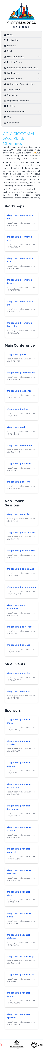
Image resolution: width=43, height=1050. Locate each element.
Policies (11, 106)
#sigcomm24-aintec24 (19, 691)
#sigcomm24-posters (18, 482)
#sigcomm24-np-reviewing (21, 550)
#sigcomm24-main (17, 354)
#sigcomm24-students (19, 391)
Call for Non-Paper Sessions (21, 84)
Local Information (15, 111)
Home (10, 34)
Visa (9, 117)
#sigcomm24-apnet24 (18, 673)
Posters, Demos (15, 62)
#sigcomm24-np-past (18, 645)
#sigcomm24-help (16, 427)
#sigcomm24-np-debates (20, 569)
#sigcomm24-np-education (21, 587)
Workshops (12, 73)
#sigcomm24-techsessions (21, 372)
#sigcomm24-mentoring (19, 463)
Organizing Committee (18, 100)
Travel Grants (13, 89)
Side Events (13, 122)
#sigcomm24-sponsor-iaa (20, 974)
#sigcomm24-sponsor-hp (20, 956)
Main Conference (15, 56)
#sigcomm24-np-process (20, 626)
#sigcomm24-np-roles (18, 514)
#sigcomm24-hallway (18, 409)
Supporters (12, 95)
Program (11, 45)
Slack (10, 51)
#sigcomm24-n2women (19, 445)
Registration (13, 40)
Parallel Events (14, 78)
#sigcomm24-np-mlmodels (21, 532)
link (34, 153)
